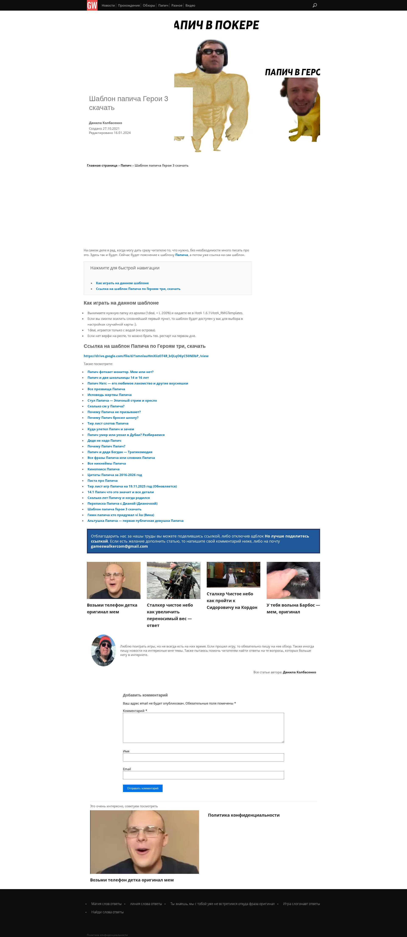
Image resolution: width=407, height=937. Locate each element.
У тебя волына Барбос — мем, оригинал (293, 608)
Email (127, 769)
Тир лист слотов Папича (108, 423)
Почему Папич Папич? (106, 446)
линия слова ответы (146, 903)
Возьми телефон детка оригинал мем (112, 608)
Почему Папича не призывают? (114, 412)
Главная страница (102, 165)
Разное (176, 5)
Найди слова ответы (107, 912)
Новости (108, 5)
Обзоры (149, 5)
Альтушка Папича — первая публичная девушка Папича (136, 520)
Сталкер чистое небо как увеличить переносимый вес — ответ (170, 615)
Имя (126, 751)
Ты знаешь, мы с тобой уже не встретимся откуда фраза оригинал (222, 903)
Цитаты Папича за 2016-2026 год (115, 475)
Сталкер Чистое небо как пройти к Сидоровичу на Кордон (232, 600)
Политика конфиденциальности (244, 815)
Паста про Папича (103, 480)
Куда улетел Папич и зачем (111, 429)
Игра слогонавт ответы (301, 903)
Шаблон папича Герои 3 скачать (114, 509)
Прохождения (129, 5)
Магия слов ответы (106, 903)
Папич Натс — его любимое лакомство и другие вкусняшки (138, 383)
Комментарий (135, 711)
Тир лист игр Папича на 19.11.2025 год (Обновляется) (132, 486)
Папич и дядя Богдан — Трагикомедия (120, 452)
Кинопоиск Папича (104, 469)
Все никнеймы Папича (107, 463)
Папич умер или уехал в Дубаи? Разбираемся (126, 435)
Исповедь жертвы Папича (110, 395)
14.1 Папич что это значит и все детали (121, 492)
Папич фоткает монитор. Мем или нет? (120, 372)
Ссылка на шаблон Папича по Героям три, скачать (138, 289)
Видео (190, 5)
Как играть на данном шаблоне (122, 283)
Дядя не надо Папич (104, 440)
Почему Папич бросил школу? (113, 417)
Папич (163, 5)
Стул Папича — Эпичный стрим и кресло (122, 400)
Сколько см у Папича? (106, 406)
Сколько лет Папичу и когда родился (119, 498)
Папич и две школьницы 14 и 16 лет (118, 377)
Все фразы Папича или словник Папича (121, 457)
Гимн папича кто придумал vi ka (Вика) (121, 515)
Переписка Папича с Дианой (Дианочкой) (123, 503)
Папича (181, 255)
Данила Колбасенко (299, 672)
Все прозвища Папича (106, 389)
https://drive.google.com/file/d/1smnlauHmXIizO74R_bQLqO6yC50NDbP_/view (146, 356)
